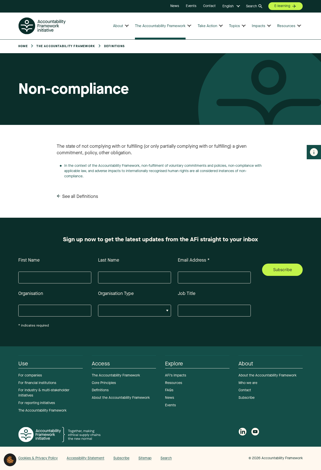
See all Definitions (80, 196)
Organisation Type (116, 293)
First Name (29, 260)
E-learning (282, 6)
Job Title (186, 293)
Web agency (225, 458)
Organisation (30, 293)
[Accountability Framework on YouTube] (255, 433)
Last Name (108, 260)
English (228, 6)
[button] (10, 459)
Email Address (194, 260)
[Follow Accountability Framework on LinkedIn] (242, 432)
